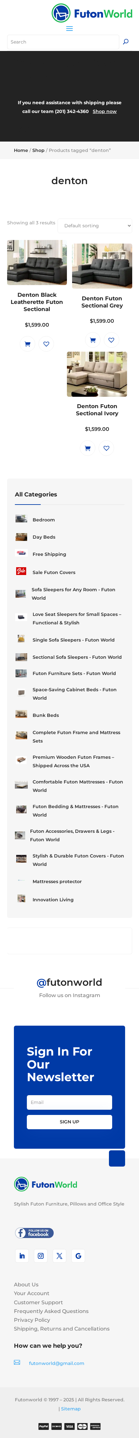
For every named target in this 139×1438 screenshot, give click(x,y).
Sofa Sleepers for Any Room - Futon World (73, 594)
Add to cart (27, 344)
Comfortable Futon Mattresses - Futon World (78, 786)
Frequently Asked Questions (51, 1311)
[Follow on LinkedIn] (22, 1256)
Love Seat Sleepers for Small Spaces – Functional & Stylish (77, 618)
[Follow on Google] (78, 1256)
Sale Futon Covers (54, 572)
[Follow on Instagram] (41, 1256)
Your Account (31, 1293)
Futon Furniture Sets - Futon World (74, 673)
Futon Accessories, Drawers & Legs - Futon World (72, 835)
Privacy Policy (32, 1320)
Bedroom (44, 520)
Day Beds (44, 537)
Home (21, 150)
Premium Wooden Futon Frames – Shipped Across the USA (73, 761)
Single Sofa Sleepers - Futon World (74, 640)
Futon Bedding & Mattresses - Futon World (76, 811)
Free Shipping (49, 554)
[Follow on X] (59, 1256)
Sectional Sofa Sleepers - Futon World (77, 657)
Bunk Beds (46, 715)
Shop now (105, 111)
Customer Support (38, 1302)
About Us (26, 1285)
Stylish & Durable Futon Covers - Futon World (78, 860)
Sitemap (71, 1409)
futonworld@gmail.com (56, 1363)
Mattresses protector (57, 881)
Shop (38, 150)
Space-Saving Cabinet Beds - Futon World (75, 694)
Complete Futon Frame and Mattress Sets (76, 737)
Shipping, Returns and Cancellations (62, 1329)
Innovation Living (53, 900)
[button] (46, 344)
